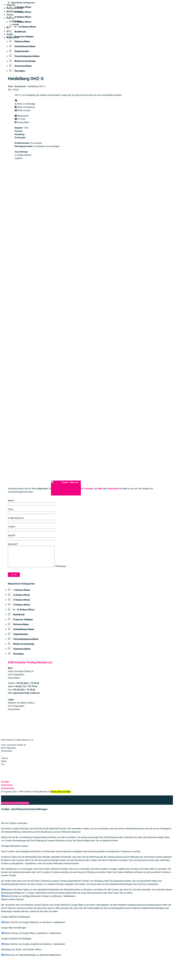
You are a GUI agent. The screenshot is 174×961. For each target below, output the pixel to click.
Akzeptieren (6, 803)
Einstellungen (24, 803)
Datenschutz (7, 788)
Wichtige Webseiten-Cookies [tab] (14, 846)
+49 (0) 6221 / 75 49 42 (19, 758)
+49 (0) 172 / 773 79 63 (17, 761)
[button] (16, 100)
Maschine (43, 488)
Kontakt (5, 781)
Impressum (7, 785)
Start (10, 86)
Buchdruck (20, 86)
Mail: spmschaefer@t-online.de (15, 769)
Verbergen (15, 803)
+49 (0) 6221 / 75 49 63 (15, 764)
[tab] (87, 2)
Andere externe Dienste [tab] (12, 899)
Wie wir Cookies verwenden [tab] (14, 823)
